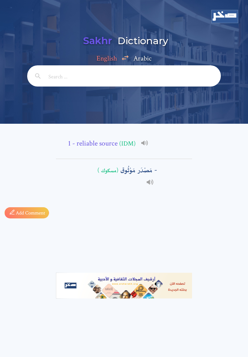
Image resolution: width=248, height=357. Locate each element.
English (106, 58)
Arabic (142, 58)
